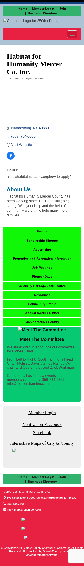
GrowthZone (50, 551)
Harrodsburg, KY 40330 (41, 497)
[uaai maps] (42, 453)
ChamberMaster (36, 555)
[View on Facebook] (11, 158)
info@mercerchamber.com (23, 509)
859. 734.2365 (15, 503)
